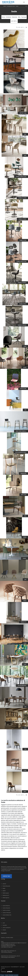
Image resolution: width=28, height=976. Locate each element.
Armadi (4, 929)
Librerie (4, 883)
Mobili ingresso (6, 897)
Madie (4, 888)
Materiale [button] (14, 17)
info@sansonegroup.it (6, 942)
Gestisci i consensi (14, 975)
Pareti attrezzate (6, 886)
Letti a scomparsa (6, 927)
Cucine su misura (6, 910)
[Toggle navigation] (24, 2)
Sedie (17, 6)
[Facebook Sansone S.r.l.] (1, 969)
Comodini (5, 925)
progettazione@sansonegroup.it (8, 945)
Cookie (6, 975)
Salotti (4, 890)
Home (4, 6)
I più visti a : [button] (14, 21)
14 (26, 27)
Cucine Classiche (6, 908)
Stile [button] (19, 17)
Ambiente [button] (8, 17)
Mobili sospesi (6, 893)
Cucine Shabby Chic (7, 914)
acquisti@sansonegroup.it (7, 946)
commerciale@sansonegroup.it (8, 944)
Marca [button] (3, 17)
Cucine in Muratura (7, 912)
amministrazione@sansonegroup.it (18, 942)
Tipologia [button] (23, 17)
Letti (4, 922)
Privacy (2, 975)
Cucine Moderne (6, 905)
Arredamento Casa (11, 6)
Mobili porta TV (6, 895)
